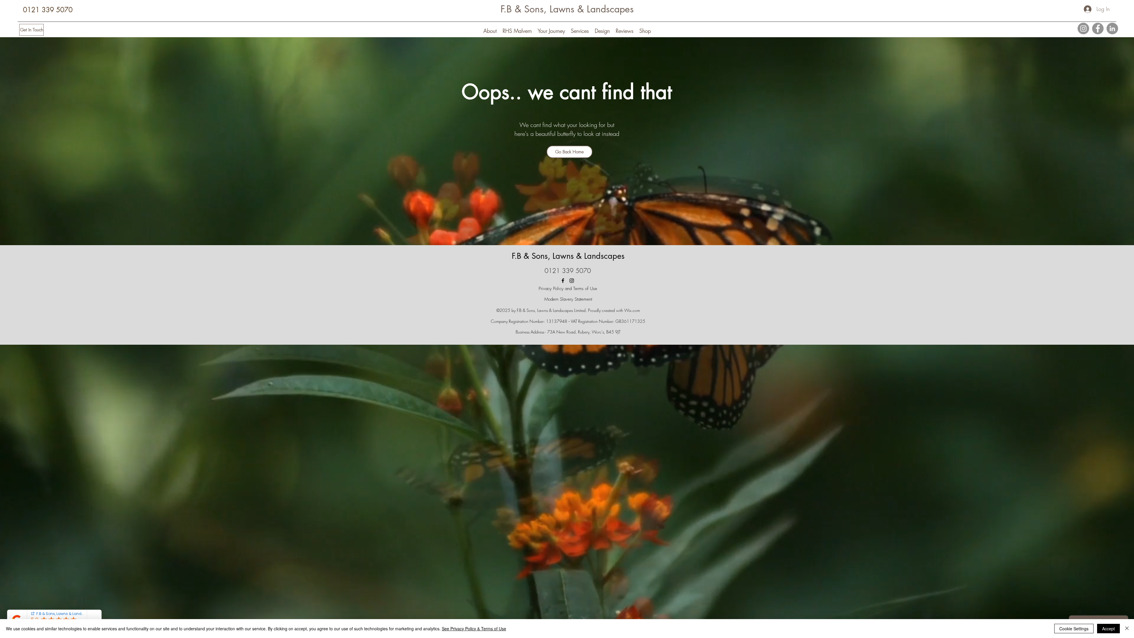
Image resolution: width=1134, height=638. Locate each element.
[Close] (1126, 628)
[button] (490, 30)
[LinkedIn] (1112, 28)
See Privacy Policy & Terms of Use (474, 629)
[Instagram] (1083, 28)
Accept (1108, 629)
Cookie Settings (1074, 629)
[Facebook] (1098, 28)
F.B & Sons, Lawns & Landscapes (567, 9)
